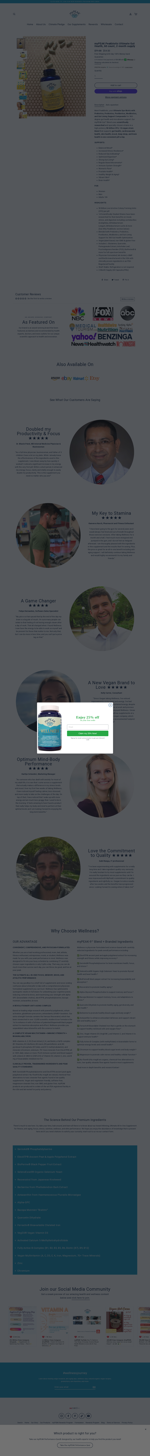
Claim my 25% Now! (87, 733)
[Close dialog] (110, 705)
